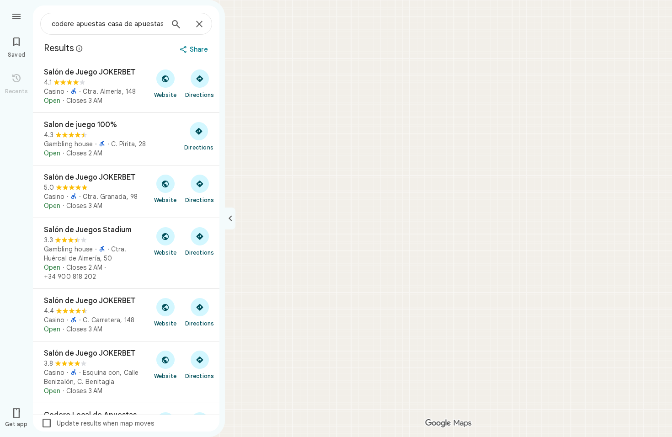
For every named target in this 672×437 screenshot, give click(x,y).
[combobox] (107, 23)
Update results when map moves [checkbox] (97, 423)
